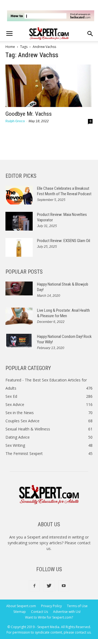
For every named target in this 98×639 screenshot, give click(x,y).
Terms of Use (77, 606)
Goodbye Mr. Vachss (28, 114)
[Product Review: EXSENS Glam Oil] (19, 247)
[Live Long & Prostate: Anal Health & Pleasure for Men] (19, 316)
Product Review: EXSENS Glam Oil (63, 240)
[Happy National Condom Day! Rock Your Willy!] (19, 341)
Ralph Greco (15, 121)
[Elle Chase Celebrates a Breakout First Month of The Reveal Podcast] (19, 195)
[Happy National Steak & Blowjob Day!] (19, 288)
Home (10, 46)
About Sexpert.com (21, 606)
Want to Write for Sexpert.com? (49, 617)
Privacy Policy (51, 606)
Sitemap (19, 611)
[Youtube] (63, 585)
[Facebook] (34, 585)
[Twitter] (49, 585)
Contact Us (39, 611)
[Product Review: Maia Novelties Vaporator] (19, 221)
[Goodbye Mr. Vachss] (49, 86)
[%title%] (50, 15)
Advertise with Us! (67, 611)
